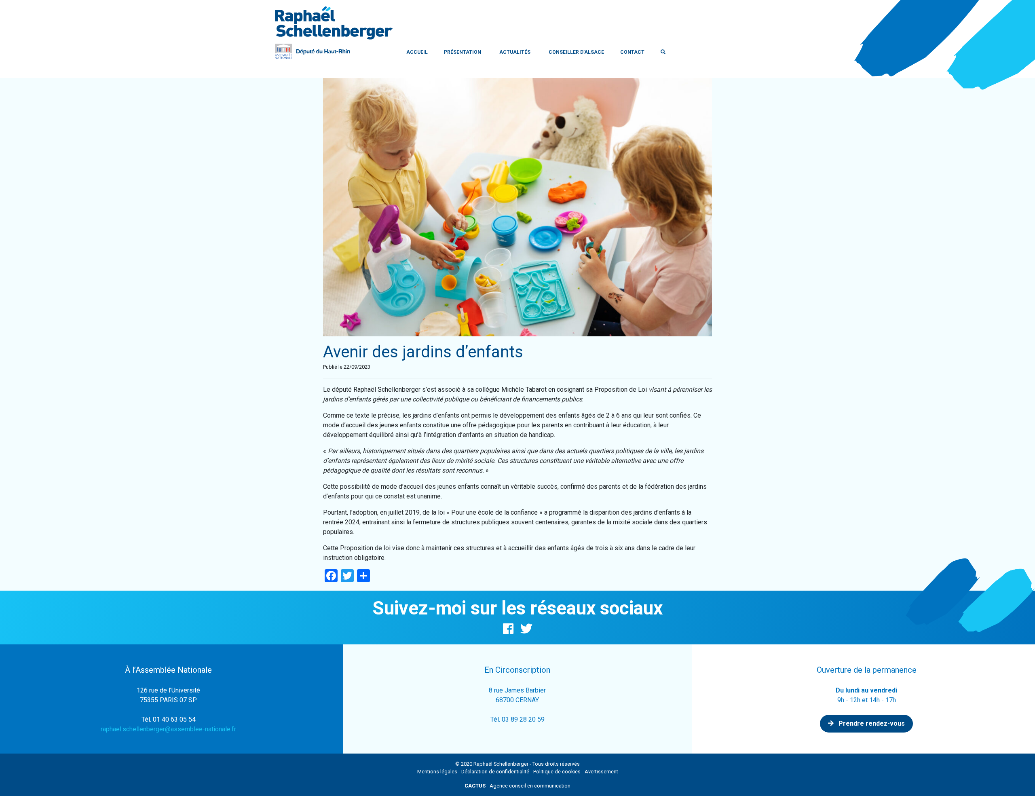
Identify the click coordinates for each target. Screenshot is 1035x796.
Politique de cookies (557, 772)
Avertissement (601, 772)
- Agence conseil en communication (517, 786)
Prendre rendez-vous (871, 723)
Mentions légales (437, 772)
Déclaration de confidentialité (495, 772)
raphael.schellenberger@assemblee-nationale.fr (168, 729)
